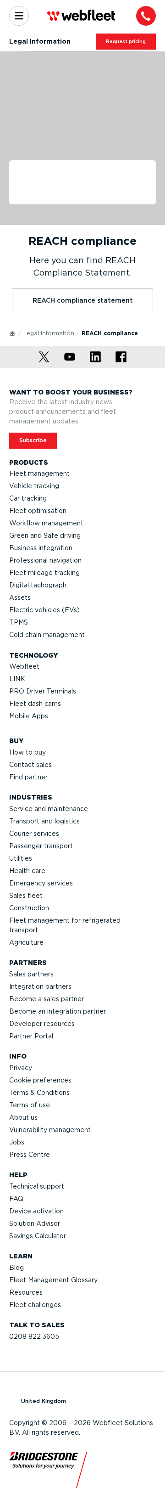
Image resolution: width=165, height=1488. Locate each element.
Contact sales (30, 764)
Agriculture (26, 942)
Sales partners (31, 974)
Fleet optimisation (37, 510)
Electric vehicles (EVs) (44, 610)
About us (23, 1117)
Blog (16, 1267)
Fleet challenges (35, 1304)
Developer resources (42, 1023)
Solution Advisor (34, 1223)
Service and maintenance (48, 808)
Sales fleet (26, 895)
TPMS (18, 622)
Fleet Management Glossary (53, 1280)
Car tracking (28, 498)
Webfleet (24, 666)
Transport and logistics (44, 821)
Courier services (34, 833)
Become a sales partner (46, 999)
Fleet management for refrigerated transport (65, 925)
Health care (27, 870)
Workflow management (46, 523)
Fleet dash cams (35, 703)
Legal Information (48, 333)
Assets (20, 597)
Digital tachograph (37, 585)
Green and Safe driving (45, 535)
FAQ (16, 1198)
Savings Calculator (37, 1236)
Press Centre (29, 1154)
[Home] (12, 333)
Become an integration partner (57, 1011)
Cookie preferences (40, 1080)
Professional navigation (45, 560)
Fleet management (39, 473)
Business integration (40, 548)
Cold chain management (47, 634)
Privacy (20, 1067)
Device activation (36, 1211)
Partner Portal (31, 1036)
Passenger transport (41, 846)
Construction (29, 908)
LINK (17, 678)
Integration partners (40, 986)
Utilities (20, 858)
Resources (26, 1292)
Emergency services (41, 883)
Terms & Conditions (39, 1092)
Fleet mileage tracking (44, 572)
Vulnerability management (50, 1129)
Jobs (16, 1142)
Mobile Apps (28, 716)
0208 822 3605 (34, 1336)
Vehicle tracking (34, 486)
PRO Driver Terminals (42, 691)
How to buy (27, 752)
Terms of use (29, 1105)
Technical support (36, 1186)
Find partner (28, 777)
